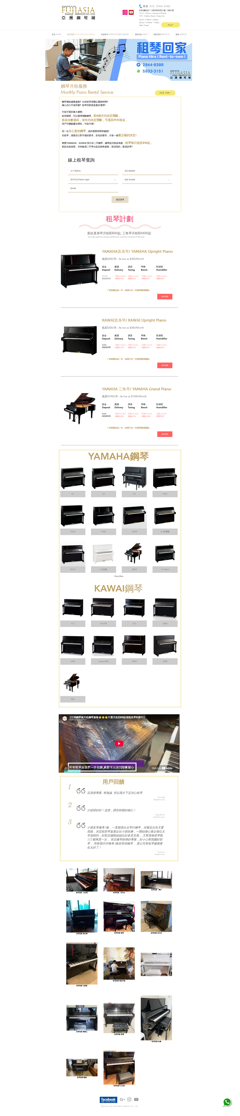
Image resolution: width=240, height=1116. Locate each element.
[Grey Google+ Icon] (122, 1099)
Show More (118, 576)
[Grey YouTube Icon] (136, 1099)
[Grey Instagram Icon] (129, 1099)
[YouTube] (131, 12)
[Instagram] (125, 12)
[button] (181, 34)
